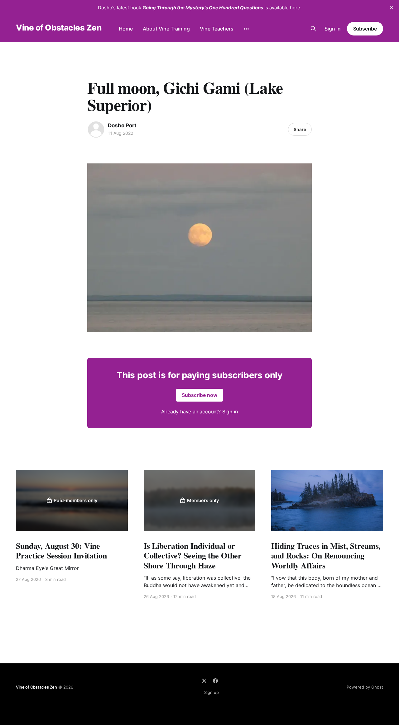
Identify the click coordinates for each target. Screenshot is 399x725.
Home (126, 29)
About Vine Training (166, 29)
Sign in (332, 29)
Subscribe (365, 29)
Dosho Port (122, 125)
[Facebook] (215, 680)
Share (300, 129)
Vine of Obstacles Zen (58, 28)
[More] (246, 29)
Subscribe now (199, 395)
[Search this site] (313, 29)
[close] (392, 7)
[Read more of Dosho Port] (96, 129)
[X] (204, 680)
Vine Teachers (216, 29)
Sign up (211, 692)
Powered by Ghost (365, 687)
